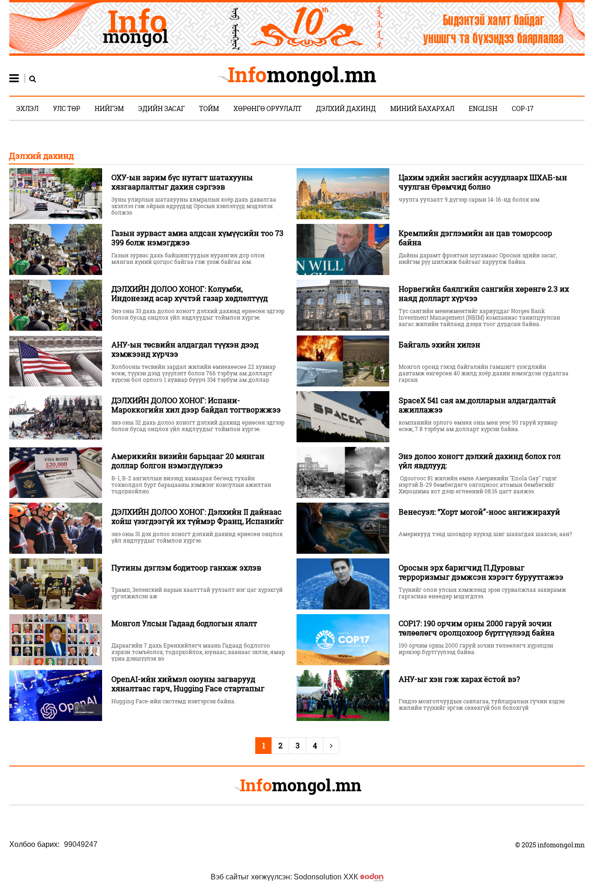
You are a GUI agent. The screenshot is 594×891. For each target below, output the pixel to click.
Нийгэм (109, 108)
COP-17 (523, 108)
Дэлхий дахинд (346, 108)
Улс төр (66, 108)
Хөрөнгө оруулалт (267, 108)
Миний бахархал (422, 108)
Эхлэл (27, 108)
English (483, 108)
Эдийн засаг (161, 108)
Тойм (209, 108)
